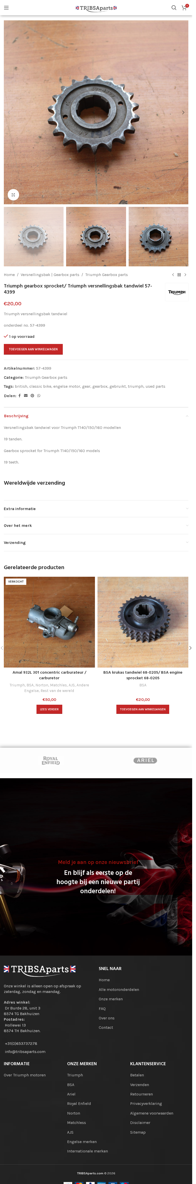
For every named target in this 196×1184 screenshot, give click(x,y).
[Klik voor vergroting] (13, 194)
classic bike (40, 386)
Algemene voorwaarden (151, 1113)
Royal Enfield (79, 1103)
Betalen (137, 1075)
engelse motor (66, 386)
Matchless (76, 1122)
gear (86, 386)
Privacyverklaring (146, 1103)
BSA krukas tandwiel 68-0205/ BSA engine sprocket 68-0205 (142, 675)
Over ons (107, 1018)
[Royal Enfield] (51, 760)
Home (9, 274)
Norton (41, 685)
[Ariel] (145, 760)
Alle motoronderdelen (119, 989)
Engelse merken (82, 1141)
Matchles (58, 685)
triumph (135, 386)
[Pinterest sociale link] (32, 395)
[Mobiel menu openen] (6, 8)
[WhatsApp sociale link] (39, 395)
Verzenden (139, 1084)
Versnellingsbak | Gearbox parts (50, 274)
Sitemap (138, 1132)
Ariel (71, 1094)
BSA (30, 685)
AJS (72, 685)
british (21, 386)
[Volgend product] (185, 275)
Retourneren (141, 1094)
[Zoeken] (174, 8)
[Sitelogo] (96, 7)
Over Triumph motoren (25, 1075)
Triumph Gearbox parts (106, 274)
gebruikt (117, 386)
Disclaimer (140, 1122)
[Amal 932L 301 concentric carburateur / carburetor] (49, 622)
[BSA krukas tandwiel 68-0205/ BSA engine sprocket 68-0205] (143, 622)
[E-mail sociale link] (25, 395)
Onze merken (111, 999)
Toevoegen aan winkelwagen (33, 349)
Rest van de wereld (57, 690)
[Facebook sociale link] (19, 395)
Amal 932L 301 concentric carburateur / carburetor (49, 675)
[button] (9, 112)
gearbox (99, 386)
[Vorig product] (173, 275)
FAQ (102, 1008)
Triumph (17, 685)
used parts (155, 386)
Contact (106, 1027)
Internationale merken (87, 1151)
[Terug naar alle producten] (179, 275)
